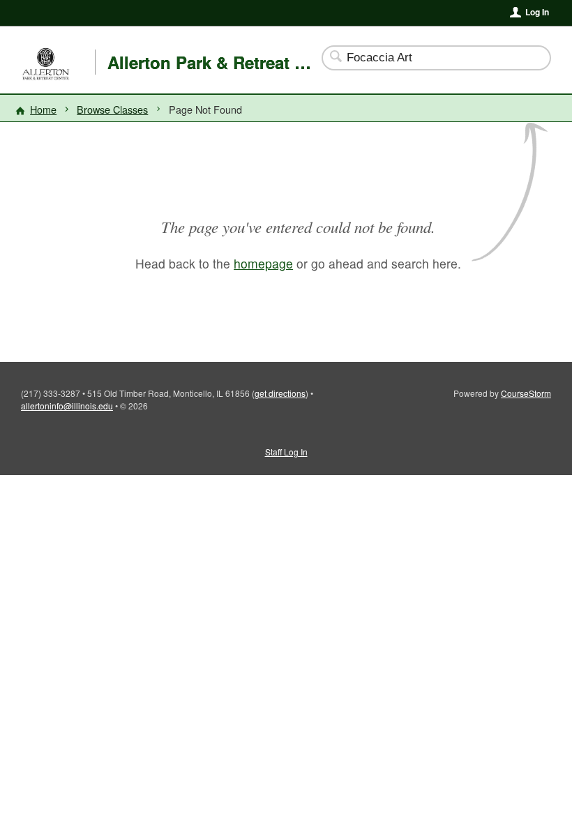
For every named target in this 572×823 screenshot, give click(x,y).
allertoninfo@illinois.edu (67, 406)
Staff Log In (286, 452)
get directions (280, 393)
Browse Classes (112, 109)
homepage (263, 263)
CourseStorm (526, 393)
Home (43, 109)
